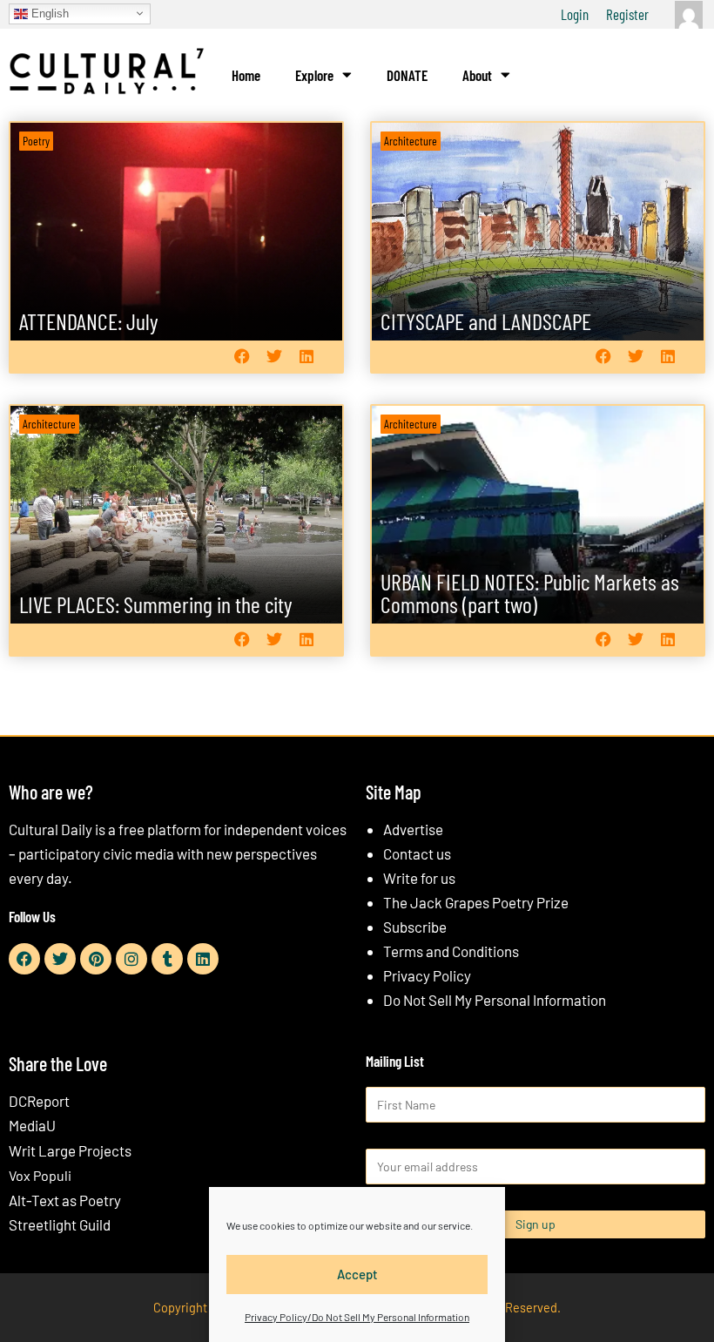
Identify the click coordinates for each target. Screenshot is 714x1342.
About (477, 75)
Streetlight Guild (60, 1224)
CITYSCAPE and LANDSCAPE (486, 320)
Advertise (413, 829)
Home (246, 75)
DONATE (407, 75)
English (48, 12)
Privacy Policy (427, 975)
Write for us (419, 878)
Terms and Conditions (451, 951)
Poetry (36, 140)
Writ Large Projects (70, 1150)
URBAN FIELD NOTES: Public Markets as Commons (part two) (530, 592)
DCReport (39, 1100)
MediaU (32, 1125)
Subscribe (415, 926)
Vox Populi (40, 1175)
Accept (357, 1274)
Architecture (410, 140)
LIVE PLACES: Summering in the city (156, 603)
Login (575, 14)
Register (627, 14)
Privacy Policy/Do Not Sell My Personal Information (357, 1317)
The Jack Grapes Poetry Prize (476, 902)
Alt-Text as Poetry (65, 1200)
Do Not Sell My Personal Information (494, 999)
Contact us (417, 853)
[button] (241, 356)
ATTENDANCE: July (88, 320)
